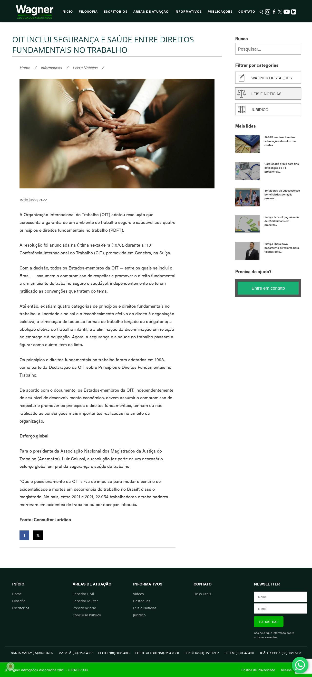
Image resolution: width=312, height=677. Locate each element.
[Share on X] (38, 535)
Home (25, 67)
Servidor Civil (83, 594)
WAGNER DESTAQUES (271, 78)
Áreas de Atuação (151, 11)
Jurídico (259, 109)
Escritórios (115, 11)
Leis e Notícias (85, 67)
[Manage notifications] (10, 666)
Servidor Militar (85, 601)
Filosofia (88, 11)
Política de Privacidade (258, 669)
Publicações (220, 11)
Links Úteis (202, 594)
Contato (246, 11)
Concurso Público (87, 615)
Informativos (188, 11)
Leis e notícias (266, 93)
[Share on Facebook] (24, 535)
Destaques (141, 601)
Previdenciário (84, 608)
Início (67, 11)
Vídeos (138, 594)
